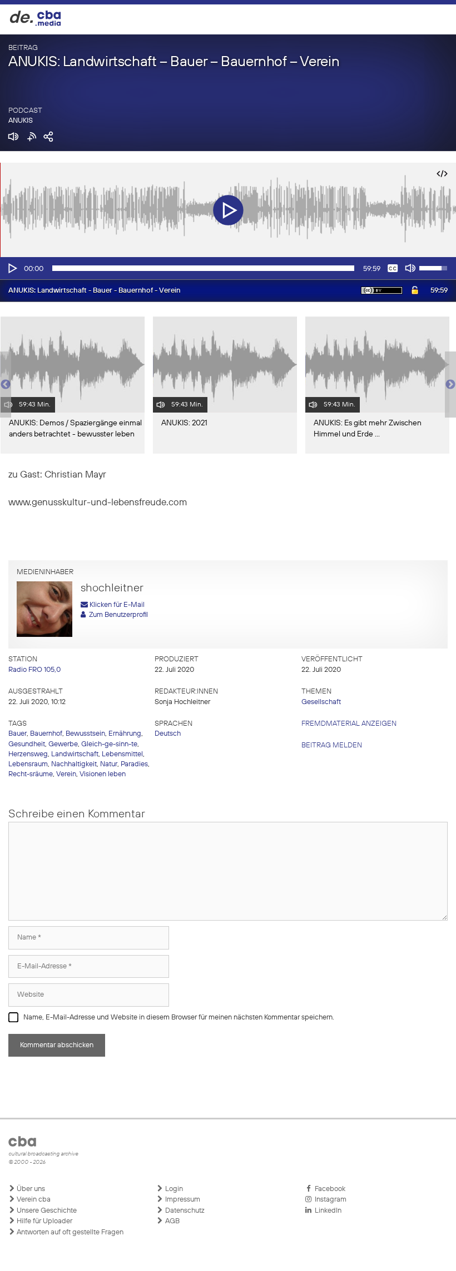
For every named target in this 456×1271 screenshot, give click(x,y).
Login (173, 1189)
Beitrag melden (331, 745)
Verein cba (33, 1199)
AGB (171, 1221)
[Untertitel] (392, 268)
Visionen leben (103, 774)
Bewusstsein (85, 733)
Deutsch (168, 733)
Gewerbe (63, 744)
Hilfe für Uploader (43, 1221)
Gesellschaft (321, 702)
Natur (108, 764)
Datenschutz (184, 1210)
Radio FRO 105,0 (34, 670)
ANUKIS (20, 120)
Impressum (181, 1199)
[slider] (203, 268)
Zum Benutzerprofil (117, 615)
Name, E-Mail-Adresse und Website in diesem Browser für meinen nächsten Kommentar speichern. (178, 1017)
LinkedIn (326, 1210)
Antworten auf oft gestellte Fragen (69, 1232)
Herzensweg (28, 754)
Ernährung (124, 733)
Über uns (30, 1189)
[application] (228, 268)
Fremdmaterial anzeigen (348, 724)
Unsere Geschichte (46, 1210)
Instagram (328, 1199)
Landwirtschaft (74, 754)
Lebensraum (28, 764)
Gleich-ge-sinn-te (109, 744)
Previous (5, 384)
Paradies (134, 764)
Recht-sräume (30, 774)
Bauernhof (46, 733)
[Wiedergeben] (11, 268)
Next (450, 384)
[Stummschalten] (410, 268)
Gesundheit (26, 744)
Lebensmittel (122, 754)
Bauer (17, 733)
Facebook (328, 1189)
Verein (66, 774)
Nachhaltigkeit (74, 764)
